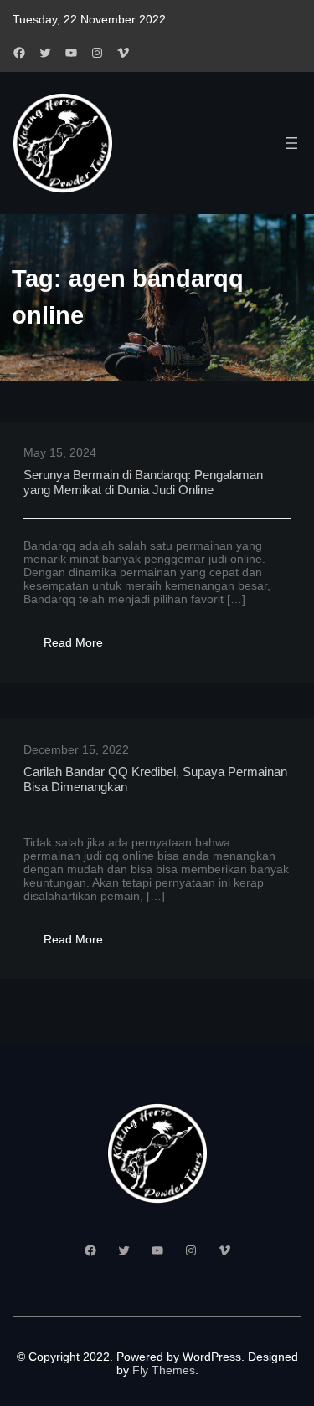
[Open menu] (291, 143)
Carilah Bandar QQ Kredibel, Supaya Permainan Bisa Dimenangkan (155, 779)
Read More (83, 647)
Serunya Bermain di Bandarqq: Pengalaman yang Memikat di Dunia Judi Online (143, 482)
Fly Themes (163, 1370)
